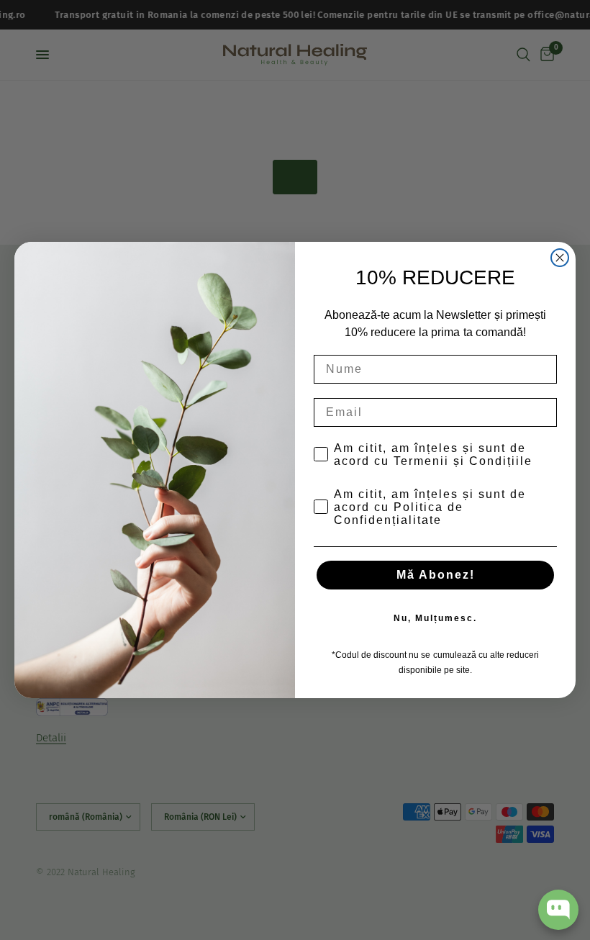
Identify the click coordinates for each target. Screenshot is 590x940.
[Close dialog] (559, 257)
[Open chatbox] (558, 910)
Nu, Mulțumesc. (435, 618)
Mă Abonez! (435, 575)
